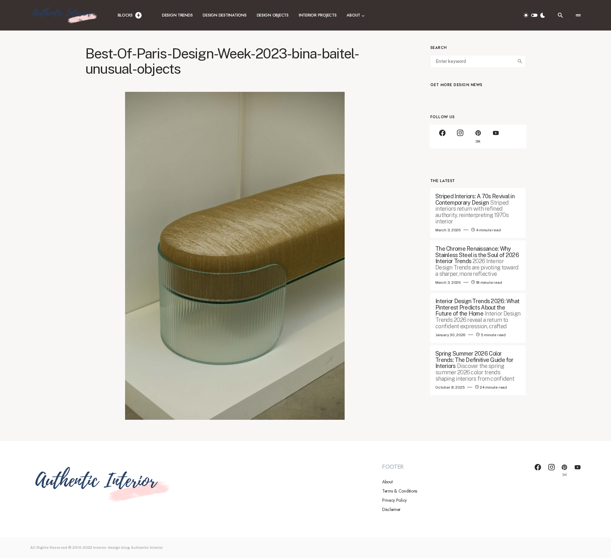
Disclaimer (391, 509)
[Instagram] (460, 136)
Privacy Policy (394, 500)
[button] (534, 15)
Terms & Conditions (399, 491)
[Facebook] (442, 136)
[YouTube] (496, 136)
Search (520, 61)
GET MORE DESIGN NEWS (456, 85)
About (387, 482)
